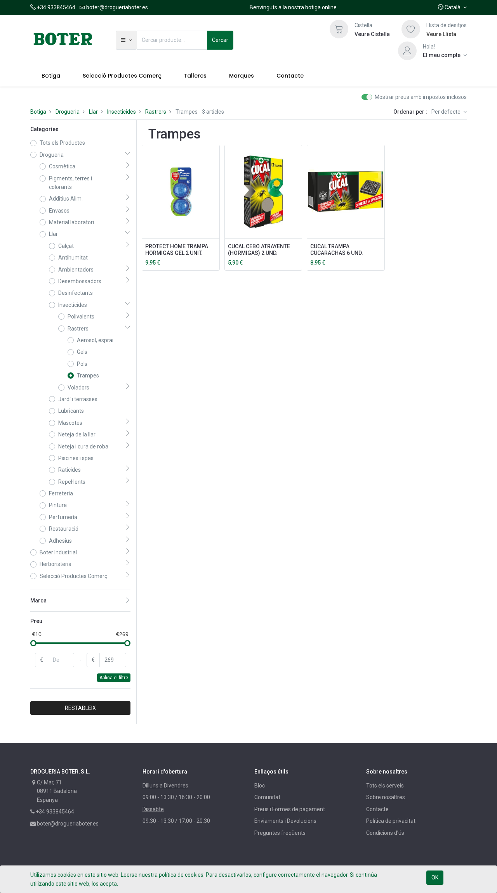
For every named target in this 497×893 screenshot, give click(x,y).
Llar (93, 112)
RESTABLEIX (80, 708)
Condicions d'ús (385, 833)
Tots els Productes (62, 143)
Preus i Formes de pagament (289, 809)
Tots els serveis (385, 785)
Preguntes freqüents (280, 833)
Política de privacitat (390, 821)
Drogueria (68, 112)
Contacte (377, 809)
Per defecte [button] (446, 112)
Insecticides (121, 112)
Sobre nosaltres (385, 797)
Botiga (38, 112)
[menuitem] (50, 75)
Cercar (220, 40)
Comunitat (267, 797)
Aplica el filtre (113, 677)
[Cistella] (339, 29)
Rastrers (155, 112)
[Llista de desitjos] (410, 29)
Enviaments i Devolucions (285, 821)
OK (434, 877)
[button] (452, 7)
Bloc (259, 785)
